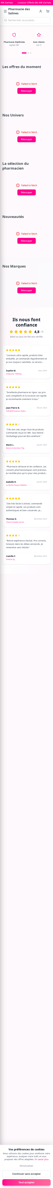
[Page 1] (24, 53)
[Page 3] (30, 53)
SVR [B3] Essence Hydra (16, 411)
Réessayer (26, 91)
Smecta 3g (10, 559)
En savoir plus (42, 1159)
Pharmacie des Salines (19, 11)
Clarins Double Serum (15, 522)
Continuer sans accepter (26, 1173)
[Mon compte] (41, 11)
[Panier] (48, 11)
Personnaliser (26, 1165)
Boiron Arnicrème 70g (15, 448)
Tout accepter (26, 1182)
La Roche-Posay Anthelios (16, 485)
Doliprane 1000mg (13, 374)
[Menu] (5, 11)
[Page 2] (28, 53)
